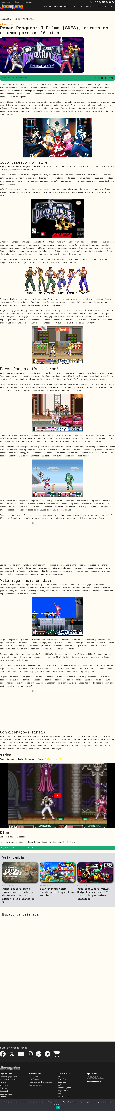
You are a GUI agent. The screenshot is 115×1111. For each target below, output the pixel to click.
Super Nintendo (24, 18)
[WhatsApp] (105, 78)
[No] (112, 1105)
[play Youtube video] (57, 795)
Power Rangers (18, 848)
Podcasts (44, 7)
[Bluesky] (112, 78)
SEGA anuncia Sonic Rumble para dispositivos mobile (57, 892)
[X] (98, 78)
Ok (58, 1108)
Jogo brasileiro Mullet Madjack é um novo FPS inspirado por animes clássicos (93, 893)
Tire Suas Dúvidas (106, 7)
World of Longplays (55, 759)
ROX (100, 1081)
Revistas (90, 7)
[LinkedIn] (102, 78)
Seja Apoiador (60, 7)
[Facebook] (95, 78)
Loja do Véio (77, 7)
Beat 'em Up (9, 848)
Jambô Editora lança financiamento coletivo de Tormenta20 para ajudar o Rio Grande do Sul (18, 895)
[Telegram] (109, 78)
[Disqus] (57, 947)
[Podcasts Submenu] (50, 7)
